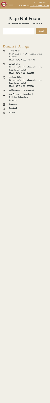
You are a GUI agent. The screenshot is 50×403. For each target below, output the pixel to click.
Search (41, 31)
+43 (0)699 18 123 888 (39, 6)
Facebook (13, 108)
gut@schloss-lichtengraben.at (21, 90)
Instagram (13, 104)
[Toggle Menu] (11, 4)
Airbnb (12, 112)
